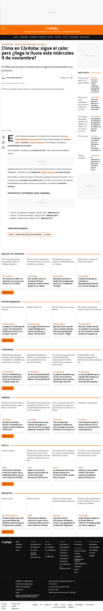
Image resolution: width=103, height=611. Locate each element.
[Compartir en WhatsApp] (3, 142)
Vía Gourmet (93, 550)
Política (77, 553)
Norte (50, 37)
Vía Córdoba (7, 44)
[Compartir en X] (3, 147)
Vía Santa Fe (64, 555)
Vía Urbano (93, 544)
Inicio (15, 37)
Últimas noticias (80, 551)
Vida (75, 572)
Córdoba (24, 37)
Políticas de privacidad (24, 584)
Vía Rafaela (64, 558)
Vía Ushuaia (78, 544)
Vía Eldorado (64, 547)
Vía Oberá (63, 553)
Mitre (56, 604)
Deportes (77, 566)
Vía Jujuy (48, 544)
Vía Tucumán (49, 547)
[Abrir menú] (13, 28)
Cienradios (79, 604)
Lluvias (47, 234)
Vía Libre (92, 553)
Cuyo (65, 37)
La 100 (63, 604)
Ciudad (70, 604)
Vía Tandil (33, 550)
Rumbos (92, 555)
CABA (17, 550)
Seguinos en (65, 77)
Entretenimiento (80, 564)
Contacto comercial (23, 587)
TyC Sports (90, 604)
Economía (77, 556)
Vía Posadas (64, 544)
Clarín (34, 604)
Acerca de (19, 589)
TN (40, 604)
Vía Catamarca (50, 550)
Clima (11, 234)
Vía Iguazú (63, 550)
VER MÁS (6, 292)
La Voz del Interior (59, 607)
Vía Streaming (94, 547)
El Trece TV (48, 604)
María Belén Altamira (14, 77)
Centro (42, 37)
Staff (18, 592)
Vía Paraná (64, 561)
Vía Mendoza (49, 556)
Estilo (76, 569)
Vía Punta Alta (35, 557)
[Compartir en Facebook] (3, 137)
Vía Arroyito (34, 547)
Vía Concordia (65, 564)
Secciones (85, 37)
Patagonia (73, 37)
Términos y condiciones (24, 581)
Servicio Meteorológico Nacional (30, 44)
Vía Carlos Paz (35, 544)
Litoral (58, 37)
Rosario (33, 37)
